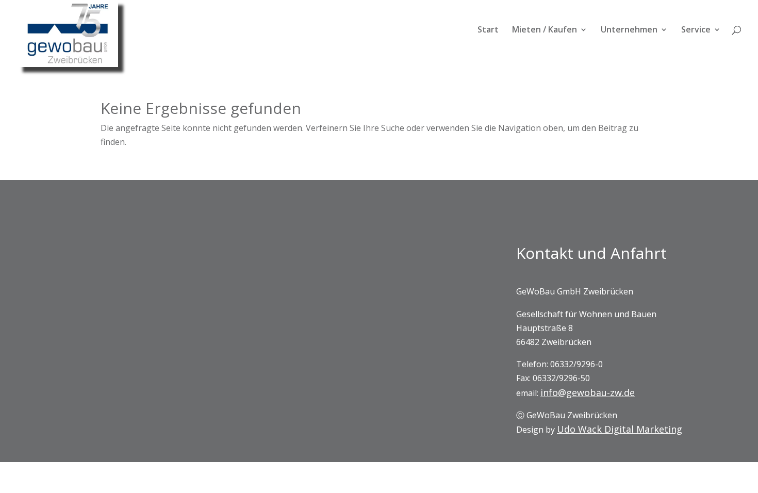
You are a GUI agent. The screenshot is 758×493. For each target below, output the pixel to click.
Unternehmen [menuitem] (629, 30)
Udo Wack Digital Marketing (619, 429)
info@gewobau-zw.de (587, 392)
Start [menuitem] (488, 30)
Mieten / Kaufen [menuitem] (544, 30)
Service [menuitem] (696, 30)
